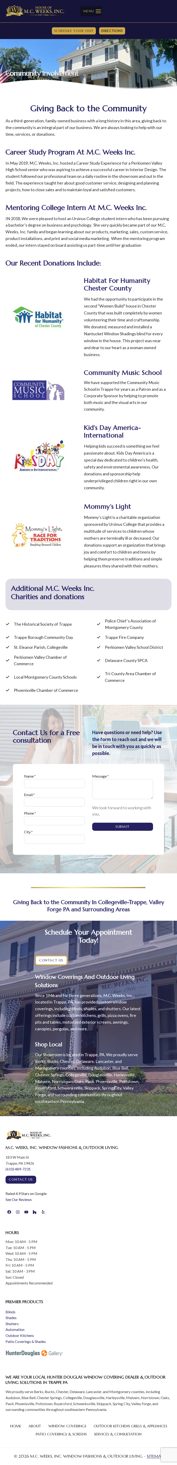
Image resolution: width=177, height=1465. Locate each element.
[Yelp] (43, 1212)
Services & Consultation (118, 1434)
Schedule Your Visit (74, 31)
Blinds (10, 1312)
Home (15, 1426)
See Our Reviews (19, 1199)
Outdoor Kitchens (20, 1335)
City (28, 832)
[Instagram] (17, 1212)
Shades (11, 1317)
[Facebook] (9, 1212)
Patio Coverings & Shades (26, 1341)
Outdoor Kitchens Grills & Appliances (130, 1426)
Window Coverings (67, 1426)
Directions (112, 31)
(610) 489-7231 (18, 1169)
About (35, 1426)
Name (30, 776)
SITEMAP (155, 1456)
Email (29, 794)
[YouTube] (26, 1212)
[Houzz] (34, 1212)
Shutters (12, 1323)
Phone (30, 813)
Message (100, 776)
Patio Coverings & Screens (61, 1434)
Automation (15, 1329)
